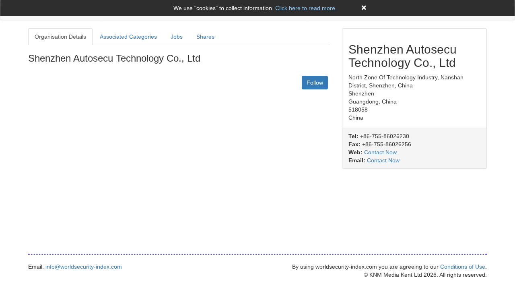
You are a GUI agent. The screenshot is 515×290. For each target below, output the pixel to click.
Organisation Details (60, 36)
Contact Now (380, 152)
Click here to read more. (306, 8)
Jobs (177, 36)
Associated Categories (128, 36)
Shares (205, 36)
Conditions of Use (462, 266)
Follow (315, 82)
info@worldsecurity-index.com (83, 266)
